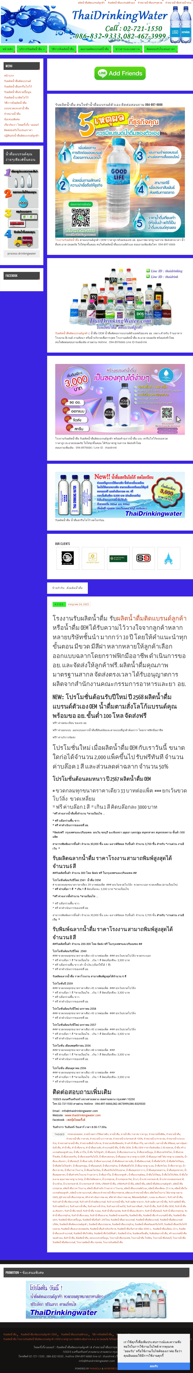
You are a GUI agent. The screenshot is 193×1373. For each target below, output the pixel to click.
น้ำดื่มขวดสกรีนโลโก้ (88, 1156)
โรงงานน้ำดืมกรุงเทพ (120, 1237)
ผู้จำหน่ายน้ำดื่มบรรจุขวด (71, 1197)
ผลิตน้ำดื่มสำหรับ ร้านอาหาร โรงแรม (105, 1188)
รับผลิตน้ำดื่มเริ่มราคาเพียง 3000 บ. (134, 1228)
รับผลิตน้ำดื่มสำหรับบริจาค (103, 1228)
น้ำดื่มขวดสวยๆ (106, 1156)
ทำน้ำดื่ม (66, 1147)
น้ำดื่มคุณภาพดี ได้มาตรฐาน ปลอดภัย (164, 1156)
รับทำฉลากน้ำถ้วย (96, 1206)
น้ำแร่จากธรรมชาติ (148, 1179)
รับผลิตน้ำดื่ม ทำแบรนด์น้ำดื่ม (157, 1215)
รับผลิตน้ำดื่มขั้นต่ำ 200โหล (96, 1219)
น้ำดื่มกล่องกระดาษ (126, 1152)
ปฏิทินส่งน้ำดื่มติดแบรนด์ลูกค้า (21, 135)
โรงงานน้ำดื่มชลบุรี (162, 1237)
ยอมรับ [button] (154, 1366)
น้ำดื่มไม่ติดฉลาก (92, 1179)
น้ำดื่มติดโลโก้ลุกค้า (62, 1165)
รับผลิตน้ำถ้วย (124, 1233)
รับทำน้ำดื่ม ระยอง (92, 1210)
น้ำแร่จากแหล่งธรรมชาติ (171, 1179)
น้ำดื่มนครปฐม (80, 1165)
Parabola (95, 1368)
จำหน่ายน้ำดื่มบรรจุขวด (150, 2)
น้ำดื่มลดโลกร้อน (92, 1170)
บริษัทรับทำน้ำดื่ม (125, 1183)
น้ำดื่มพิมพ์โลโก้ (126, 1165)
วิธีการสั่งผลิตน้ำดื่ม (15, 103)
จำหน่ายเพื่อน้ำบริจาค (90, 1143)
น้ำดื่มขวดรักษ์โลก (163, 1152)
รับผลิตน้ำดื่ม (135, 1215)
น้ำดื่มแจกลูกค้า (119, 1174)
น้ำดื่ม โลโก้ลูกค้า (95, 1152)
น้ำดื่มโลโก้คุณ (153, 1174)
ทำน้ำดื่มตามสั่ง (93, 1147)
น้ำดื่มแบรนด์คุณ (137, 1174)
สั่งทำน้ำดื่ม (69, 1237)
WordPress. (111, 1368)
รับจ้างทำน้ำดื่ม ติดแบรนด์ (65, 1201)
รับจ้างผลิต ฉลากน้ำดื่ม (156, 1201)
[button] (164, 1356)
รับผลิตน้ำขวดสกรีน (118, 1215)
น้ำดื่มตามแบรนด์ (102, 1161)
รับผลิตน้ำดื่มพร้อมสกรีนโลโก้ (149, 1224)
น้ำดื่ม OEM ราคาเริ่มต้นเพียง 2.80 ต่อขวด (152, 1147)
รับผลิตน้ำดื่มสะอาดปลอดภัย (75, 1228)
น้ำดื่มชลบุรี (73, 1161)
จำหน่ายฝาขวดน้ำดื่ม (68, 1143)
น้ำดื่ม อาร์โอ (80, 1152)
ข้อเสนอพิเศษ (12, 119)
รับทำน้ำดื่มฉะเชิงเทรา (133, 1210)
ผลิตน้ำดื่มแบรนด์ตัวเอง (135, 1188)
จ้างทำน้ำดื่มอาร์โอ (134, 1143)
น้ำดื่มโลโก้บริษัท (170, 1174)
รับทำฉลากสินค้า (135, 1206)
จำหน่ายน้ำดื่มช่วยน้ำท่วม (178, 2)
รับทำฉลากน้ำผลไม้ (116, 1206)
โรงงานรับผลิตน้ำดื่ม (67, 240)
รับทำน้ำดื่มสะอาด (99, 1215)
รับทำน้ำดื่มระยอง (80, 1215)
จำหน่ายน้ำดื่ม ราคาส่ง (77, 1138)
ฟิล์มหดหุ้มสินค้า (140, 1197)
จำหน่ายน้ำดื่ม (173, 1134)
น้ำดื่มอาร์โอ (105, 1174)
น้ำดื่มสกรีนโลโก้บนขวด (113, 1170)
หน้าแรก (9, 75)
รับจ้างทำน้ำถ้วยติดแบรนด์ (93, 1201)
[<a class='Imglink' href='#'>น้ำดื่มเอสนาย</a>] (93, 558)
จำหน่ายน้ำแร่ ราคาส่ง (101, 1138)
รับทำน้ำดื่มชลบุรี (153, 1210)
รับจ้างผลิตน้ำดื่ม (177, 1201)
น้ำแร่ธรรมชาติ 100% (89, 1183)
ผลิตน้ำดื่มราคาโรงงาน (74, 1188)
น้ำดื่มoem (110, 1152)
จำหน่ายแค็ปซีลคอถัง (113, 1143)
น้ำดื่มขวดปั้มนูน (145, 1152)
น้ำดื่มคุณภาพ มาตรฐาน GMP (130, 1156)
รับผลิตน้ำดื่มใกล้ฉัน (83, 1233)
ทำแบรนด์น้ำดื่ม (110, 1147)
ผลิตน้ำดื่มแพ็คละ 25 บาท (160, 1188)
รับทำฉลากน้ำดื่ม (78, 1206)
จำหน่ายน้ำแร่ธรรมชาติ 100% (128, 1138)
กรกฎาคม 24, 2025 (78, 604)
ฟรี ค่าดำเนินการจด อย (96, 1197)
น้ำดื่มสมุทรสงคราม (155, 1170)
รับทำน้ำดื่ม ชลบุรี (73, 1210)
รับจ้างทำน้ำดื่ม (175, 1197)
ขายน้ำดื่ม (115, 1134)
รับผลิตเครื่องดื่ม (140, 1233)
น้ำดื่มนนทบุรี (94, 1165)
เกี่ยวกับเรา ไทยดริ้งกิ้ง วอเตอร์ (21, 124)
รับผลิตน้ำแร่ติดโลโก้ (16, 97)
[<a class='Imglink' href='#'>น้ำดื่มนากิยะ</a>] (143, 558)
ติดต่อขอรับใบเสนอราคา (18, 130)
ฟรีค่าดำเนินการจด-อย (120, 1197)
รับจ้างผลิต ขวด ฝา (134, 1201)
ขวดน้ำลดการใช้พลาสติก (96, 1134)
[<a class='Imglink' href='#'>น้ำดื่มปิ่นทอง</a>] (169, 558)
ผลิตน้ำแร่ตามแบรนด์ (80, 1192)
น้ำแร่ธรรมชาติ (70, 1183)
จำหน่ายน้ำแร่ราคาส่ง (154, 1138)
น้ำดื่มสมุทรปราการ (135, 1170)
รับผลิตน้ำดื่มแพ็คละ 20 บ (165, 1228)
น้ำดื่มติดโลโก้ (158, 1161)
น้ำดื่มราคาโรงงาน (73, 1170)
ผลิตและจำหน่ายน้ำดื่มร (137, 1192)
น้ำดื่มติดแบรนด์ (142, 1161)
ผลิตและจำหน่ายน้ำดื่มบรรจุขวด (108, 1192)
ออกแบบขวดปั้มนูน (99, 1237)
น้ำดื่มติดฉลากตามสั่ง (122, 1161)
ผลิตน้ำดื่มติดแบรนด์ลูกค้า (91, 2)
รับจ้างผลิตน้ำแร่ (61, 1206)
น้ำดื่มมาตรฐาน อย (144, 1165)
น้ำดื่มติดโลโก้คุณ (175, 1161)
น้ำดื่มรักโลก (161, 1165)
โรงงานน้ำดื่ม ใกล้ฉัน (141, 1237)
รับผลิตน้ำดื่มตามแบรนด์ (123, 1219)
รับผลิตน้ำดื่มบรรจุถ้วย (123, 1224)
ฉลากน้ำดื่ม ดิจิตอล (165, 1143)
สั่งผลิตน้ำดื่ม (82, 1237)
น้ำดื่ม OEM (125, 1147)
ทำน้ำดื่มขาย (78, 1147)
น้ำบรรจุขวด (108, 1179)
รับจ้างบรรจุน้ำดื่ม (115, 1201)
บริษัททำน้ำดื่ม (109, 1183)
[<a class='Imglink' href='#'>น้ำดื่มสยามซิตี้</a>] (118, 558)
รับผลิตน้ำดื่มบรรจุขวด (100, 1224)
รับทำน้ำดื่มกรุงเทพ (111, 1210)
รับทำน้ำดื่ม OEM (165, 1206)
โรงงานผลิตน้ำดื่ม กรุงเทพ (89, 1242)
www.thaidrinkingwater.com (83, 1115)
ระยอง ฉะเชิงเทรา (157, 1197)
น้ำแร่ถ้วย (57, 1183)
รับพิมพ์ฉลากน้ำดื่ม (158, 1233)
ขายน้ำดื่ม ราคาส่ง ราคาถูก (134, 1134)
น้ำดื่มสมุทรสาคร (175, 1170)
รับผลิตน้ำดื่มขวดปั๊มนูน (69, 1219)
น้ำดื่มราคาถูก (175, 1165)
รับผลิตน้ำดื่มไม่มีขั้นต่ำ (105, 1233)
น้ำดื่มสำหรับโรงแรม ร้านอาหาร (82, 1174)
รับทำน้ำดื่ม (150, 1206)
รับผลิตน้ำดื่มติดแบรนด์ (147, 1219)
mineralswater (75, 1134)
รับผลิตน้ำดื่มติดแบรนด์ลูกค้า (71, 333)
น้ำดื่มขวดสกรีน (69, 1156)
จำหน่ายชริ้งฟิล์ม (157, 1134)
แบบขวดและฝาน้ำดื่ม (16, 108)
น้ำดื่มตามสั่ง (86, 1161)
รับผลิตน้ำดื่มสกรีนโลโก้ (18, 86)
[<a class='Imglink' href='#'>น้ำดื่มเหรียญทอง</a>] (67, 558)
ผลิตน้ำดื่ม (140, 1183)
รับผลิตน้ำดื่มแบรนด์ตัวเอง (121, 2)
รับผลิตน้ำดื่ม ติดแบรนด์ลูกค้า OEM (39, 1334)
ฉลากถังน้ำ (149, 1143)
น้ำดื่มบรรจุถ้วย (110, 1165)
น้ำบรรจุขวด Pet (124, 1179)
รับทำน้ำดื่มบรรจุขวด (173, 1210)
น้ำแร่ (135, 1179)
